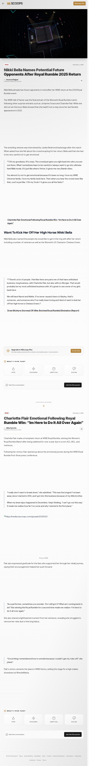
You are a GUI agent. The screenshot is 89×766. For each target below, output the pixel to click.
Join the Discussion (73, 385)
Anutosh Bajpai (12, 80)
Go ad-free (76, 351)
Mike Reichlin (11, 428)
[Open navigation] (3, 3)
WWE (7, 64)
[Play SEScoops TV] (43, 33)
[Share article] (81, 80)
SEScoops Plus (79, 3)
